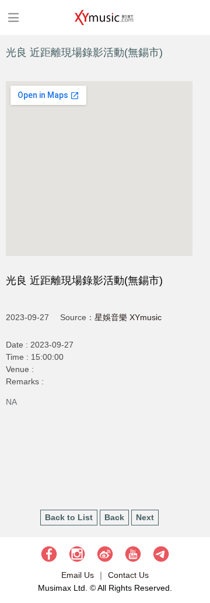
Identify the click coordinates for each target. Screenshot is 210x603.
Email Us (77, 575)
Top (195, 559)
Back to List (69, 517)
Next (145, 517)
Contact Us (128, 575)
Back (114, 517)
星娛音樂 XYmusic (128, 317)
